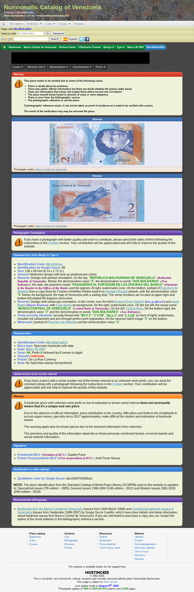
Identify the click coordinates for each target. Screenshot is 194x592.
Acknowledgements (145, 544)
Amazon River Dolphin (129, 301)
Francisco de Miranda (62, 322)
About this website (145, 547)
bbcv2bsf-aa (54, 264)
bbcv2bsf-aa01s (56, 342)
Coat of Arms (134, 308)
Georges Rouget (116, 291)
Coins (49, 23)
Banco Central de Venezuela (51, 169)
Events (68, 547)
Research (140, 555)
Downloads (105, 540)
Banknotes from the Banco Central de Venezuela (50, 509)
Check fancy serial (109, 547)
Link (66, 536)
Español (72, 39)
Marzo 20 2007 (36, 349)
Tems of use (141, 551)
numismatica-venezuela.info (52, 15)
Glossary (69, 544)
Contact (53, 243)
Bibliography (71, 540)
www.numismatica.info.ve (19, 15)
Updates (139, 536)
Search (103, 536)
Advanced (58, 33)
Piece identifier (107, 544)
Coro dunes (64, 305)
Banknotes (33, 23)
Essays (64, 23)
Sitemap (139, 559)
